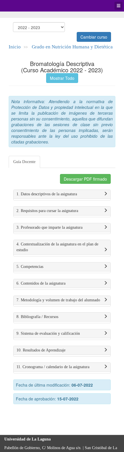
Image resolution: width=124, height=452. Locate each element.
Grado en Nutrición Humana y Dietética (72, 47)
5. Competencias (29, 266)
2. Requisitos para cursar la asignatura (47, 211)
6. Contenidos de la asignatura (40, 283)
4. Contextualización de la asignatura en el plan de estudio (57, 247)
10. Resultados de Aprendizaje (40, 350)
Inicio (15, 47)
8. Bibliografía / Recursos (37, 317)
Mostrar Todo (62, 78)
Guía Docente (24, 162)
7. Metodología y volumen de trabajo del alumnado (58, 300)
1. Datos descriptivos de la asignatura (46, 194)
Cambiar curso (93, 37)
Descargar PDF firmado (85, 179)
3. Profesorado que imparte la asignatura (49, 227)
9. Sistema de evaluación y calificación (48, 333)
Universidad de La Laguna (20, 5)
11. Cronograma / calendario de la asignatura (52, 367)
